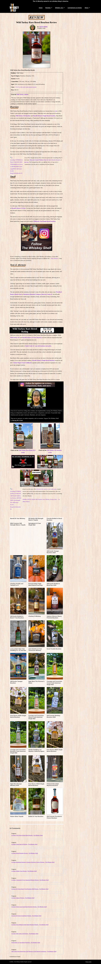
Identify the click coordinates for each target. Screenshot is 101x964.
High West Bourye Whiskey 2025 (16, 784)
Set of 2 (58, 160)
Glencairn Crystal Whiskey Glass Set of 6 (40, 160)
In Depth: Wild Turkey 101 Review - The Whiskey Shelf (24, 933)
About (87, 7)
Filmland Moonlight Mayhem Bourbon (53, 784)
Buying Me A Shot (17, 420)
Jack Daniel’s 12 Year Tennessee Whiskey (35, 649)
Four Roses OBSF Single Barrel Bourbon (54, 750)
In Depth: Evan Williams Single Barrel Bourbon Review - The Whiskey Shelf (29, 924)
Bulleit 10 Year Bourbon (35, 816)
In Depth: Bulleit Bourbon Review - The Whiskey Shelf (24, 853)
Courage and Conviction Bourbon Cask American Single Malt (18, 751)
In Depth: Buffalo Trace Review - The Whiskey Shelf (24, 871)
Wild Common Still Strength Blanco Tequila (17, 524)
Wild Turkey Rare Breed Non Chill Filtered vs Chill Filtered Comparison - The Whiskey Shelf (33, 951)
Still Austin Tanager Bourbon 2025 (53, 551)
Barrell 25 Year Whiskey (17, 518)
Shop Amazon (54, 258)
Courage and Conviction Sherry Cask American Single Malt (36, 717)
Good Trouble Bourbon (54, 649)
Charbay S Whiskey (34, 616)
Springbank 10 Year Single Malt (34, 524)
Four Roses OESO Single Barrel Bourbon (36, 784)
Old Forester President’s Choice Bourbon (54, 817)
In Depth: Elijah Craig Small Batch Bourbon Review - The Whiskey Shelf (29, 906)
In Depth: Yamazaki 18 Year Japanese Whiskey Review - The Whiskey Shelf (30, 880)
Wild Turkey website (22, 94)
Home (40, 7)
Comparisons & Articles (75, 7)
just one (27, 162)
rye (56, 111)
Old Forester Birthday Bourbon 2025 (53, 716)
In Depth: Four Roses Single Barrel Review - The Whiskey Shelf (27, 835)
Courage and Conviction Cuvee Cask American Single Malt (54, 683)
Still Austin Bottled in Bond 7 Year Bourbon (17, 617)
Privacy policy (88, 961)
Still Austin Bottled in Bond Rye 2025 (53, 584)
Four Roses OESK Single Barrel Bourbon (18, 716)
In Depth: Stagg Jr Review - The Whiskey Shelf (22, 898)
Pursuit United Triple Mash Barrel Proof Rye (35, 584)
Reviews (48, 7)
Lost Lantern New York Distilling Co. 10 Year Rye (18, 649)
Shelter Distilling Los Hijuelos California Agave (36, 750)
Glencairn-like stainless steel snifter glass (46, 489)
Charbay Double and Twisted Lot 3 (16, 584)
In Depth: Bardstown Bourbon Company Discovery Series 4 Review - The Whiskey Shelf (32, 862)
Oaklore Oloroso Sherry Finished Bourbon (54, 617)
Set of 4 (53, 160)
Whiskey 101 (59, 7)
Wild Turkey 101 (15, 337)
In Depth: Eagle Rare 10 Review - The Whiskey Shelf (24, 844)
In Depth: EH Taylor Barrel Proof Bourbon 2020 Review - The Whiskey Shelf (29, 889)
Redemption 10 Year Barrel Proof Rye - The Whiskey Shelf (25, 942)
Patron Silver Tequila (16, 816)
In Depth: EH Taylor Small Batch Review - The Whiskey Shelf (26, 915)
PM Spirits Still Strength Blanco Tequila (35, 519)
